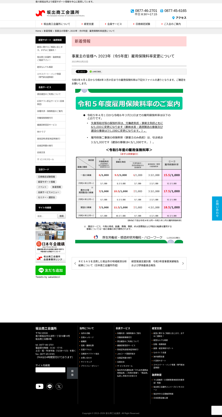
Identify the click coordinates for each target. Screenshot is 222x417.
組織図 (83, 341)
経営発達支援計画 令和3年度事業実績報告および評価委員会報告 (155, 263)
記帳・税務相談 (159, 344)
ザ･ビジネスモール (45, 159)
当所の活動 (85, 333)
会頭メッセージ (87, 337)
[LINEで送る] (95, 71)
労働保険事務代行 (45, 118)
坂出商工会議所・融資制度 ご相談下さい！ (50, 58)
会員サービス (114, 23)
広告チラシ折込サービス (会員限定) (50, 102)
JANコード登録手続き (126, 354)
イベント (42, 187)
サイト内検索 (42, 365)
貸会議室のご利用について (49, 94)
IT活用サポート (159, 361)
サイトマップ (86, 362)
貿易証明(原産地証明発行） (49, 138)
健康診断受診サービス (47, 125)
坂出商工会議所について (57, 23)
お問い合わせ (86, 358)
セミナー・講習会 (46, 197)
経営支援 (89, 23)
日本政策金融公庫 (160, 398)
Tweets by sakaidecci (47, 276)
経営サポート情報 (46, 181)
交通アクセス (86, 349)
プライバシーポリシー (90, 366)
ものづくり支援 (159, 352)
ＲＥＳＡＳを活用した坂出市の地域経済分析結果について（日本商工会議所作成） (102, 263)
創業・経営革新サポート (163, 348)
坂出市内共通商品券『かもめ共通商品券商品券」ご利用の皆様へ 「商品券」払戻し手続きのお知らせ (132, 373)
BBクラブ (41, 131)
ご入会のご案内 (172, 23)
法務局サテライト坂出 (90, 354)
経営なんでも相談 (45, 67)
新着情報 (56, 187)
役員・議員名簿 (87, 345)
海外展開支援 (158, 357)
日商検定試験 (143, 23)
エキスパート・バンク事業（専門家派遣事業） (49, 75)
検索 (72, 373)
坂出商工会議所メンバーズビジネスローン (168, 388)
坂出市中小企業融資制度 (163, 394)
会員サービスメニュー (48, 192)
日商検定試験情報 (46, 176)
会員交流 (41, 152)
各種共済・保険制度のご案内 (50, 111)
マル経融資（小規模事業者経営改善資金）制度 (168, 381)
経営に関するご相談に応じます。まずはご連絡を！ (50, 48)
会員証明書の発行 (45, 145)
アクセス (181, 17)
